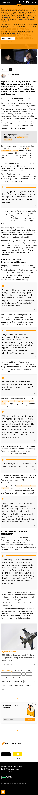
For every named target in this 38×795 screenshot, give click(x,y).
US (23, 674)
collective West (19, 685)
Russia (10, 685)
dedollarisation (17, 678)
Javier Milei (5, 689)
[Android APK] (7, 777)
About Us (4, 766)
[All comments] (3, 792)
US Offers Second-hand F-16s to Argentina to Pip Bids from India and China (18, 658)
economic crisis (6, 678)
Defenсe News (20, 749)
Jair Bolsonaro (6, 674)
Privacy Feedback (6, 772)
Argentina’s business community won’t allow (17, 402)
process (15, 149)
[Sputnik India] (6, 3)
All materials (10, 77)
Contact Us (20, 766)
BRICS (28, 670)
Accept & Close (8, 38)
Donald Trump (16, 674)
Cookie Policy (5, 769)
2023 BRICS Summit (29, 681)
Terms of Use (12, 766)
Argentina (16, 670)
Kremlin (4, 685)
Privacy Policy (8, 17)
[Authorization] (19, 2)
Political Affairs (7, 749)
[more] (35, 205)
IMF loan (28, 674)
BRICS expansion (17, 681)
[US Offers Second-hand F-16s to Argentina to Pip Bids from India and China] (19, 637)
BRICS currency (6, 681)
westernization (29, 685)
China (22, 670)
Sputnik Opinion (9, 652)
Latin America (27, 678)
